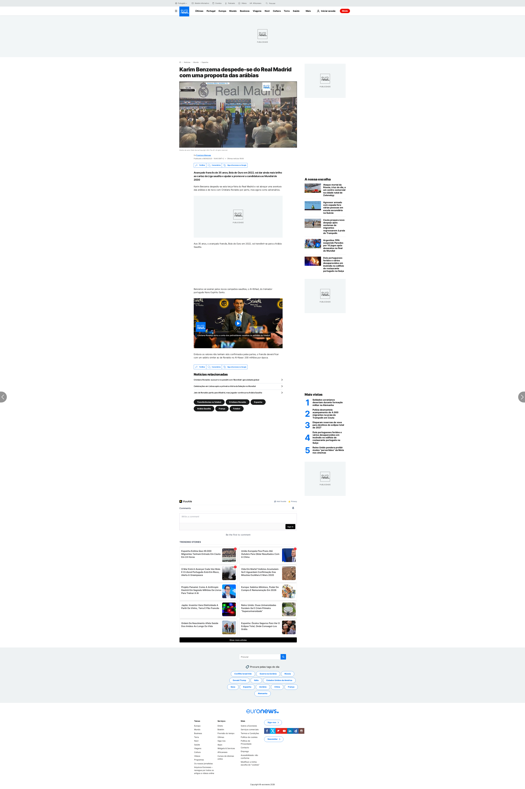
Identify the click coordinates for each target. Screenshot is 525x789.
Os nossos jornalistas (203, 763)
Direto (345, 11)
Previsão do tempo (226, 733)
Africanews (222, 752)
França (222, 408)
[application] (238, 114)
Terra (286, 11)
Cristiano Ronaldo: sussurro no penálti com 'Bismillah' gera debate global (226, 380)
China (277, 687)
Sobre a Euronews (249, 726)
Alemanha (262, 693)
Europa (222, 11)
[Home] (180, 62)
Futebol (236, 408)
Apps (220, 744)
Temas (197, 721)
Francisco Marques (203, 155)
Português (181, 3)
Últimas (199, 11)
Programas (199, 760)
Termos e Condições (250, 733)
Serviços (221, 721)
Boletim (221, 729)
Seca (233, 687)
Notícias (187, 62)
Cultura (277, 11)
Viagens (257, 11)
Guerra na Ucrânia (268, 674)
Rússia (288, 674)
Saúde (296, 11)
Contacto (245, 747)
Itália (256, 680)
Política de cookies (249, 737)
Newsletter (273, 739)
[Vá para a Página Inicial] (184, 11)
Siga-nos (221, 741)
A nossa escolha (318, 179)
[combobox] (281, 3)
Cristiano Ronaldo (237, 402)
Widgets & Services (226, 748)
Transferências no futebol (209, 402)
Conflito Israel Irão (243, 674)
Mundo (233, 11)
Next (267, 11)
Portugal (211, 11)
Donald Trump (239, 680)
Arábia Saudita (204, 408)
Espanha (205, 62)
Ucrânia (262, 687)
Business (245, 11)
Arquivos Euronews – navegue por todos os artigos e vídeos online (204, 770)
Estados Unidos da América (279, 680)
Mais (243, 721)
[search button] (267, 3)
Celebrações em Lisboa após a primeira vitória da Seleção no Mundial (225, 386)
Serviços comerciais (250, 729)
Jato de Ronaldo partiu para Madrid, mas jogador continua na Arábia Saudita (228, 392)
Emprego (245, 751)
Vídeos (197, 756)
